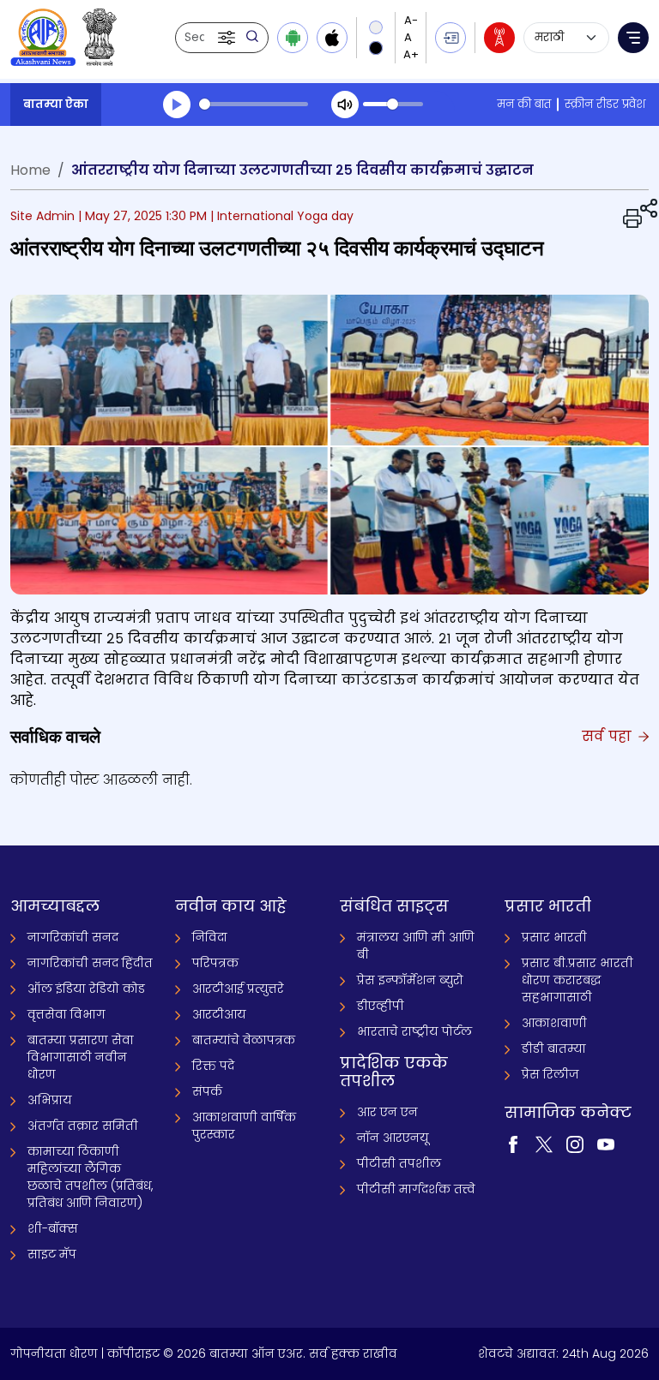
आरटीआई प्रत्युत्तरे (238, 988)
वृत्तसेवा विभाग (66, 1014)
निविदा (209, 937)
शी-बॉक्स (52, 1228)
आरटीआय (219, 1014)
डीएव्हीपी (380, 1005)
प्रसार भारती (554, 937)
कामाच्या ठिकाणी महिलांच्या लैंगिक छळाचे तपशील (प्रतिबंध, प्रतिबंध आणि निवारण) (90, 1177)
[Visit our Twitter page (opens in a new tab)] (544, 1142)
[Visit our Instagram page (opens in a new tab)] (574, 1142)
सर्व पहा (609, 736)
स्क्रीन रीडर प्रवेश (605, 104)
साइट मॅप (51, 1254)
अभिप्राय (49, 1099)
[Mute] (345, 104)
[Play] (176, 104)
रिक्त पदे (213, 1065)
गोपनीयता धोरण (54, 1353)
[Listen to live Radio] (499, 37)
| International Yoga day (282, 215)
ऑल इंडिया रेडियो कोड (86, 988)
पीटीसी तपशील (399, 1163)
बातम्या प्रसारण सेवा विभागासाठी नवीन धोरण (80, 1057)
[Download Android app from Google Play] (292, 37)
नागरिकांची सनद (72, 937)
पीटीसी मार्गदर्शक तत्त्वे (416, 1189)
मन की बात (524, 104)
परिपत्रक (215, 962)
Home (30, 170)
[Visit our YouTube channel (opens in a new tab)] (605, 1142)
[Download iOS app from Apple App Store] (332, 37)
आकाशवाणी (554, 1022)
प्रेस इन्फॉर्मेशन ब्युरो (410, 980)
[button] (228, 37)
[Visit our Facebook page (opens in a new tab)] (513, 1142)
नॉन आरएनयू (393, 1137)
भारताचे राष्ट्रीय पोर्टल (414, 1031)
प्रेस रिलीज (550, 1074)
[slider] (253, 104)
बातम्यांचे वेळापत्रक (243, 1039)
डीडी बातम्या (554, 1048)
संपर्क (207, 1091)
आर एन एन (387, 1111)
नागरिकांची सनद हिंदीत (90, 962)
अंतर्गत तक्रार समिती (82, 1125)
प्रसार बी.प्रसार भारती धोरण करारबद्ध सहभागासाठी (577, 980)
